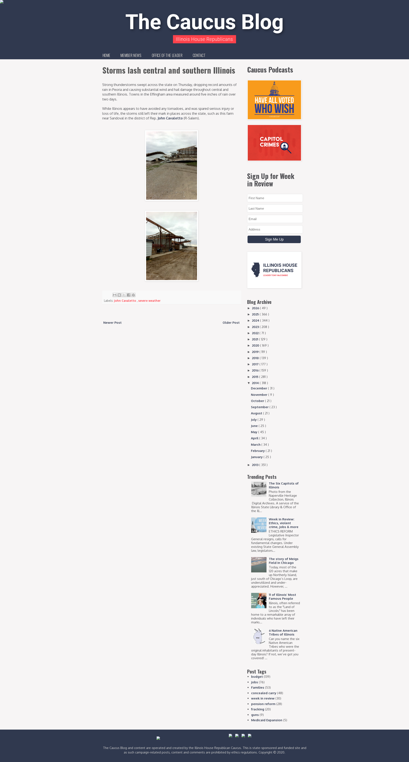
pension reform (263, 704)
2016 (255, 370)
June (255, 426)
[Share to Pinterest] (133, 295)
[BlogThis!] (119, 295)
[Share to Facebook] (129, 295)
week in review (263, 698)
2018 (256, 358)
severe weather (149, 300)
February (258, 451)
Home (106, 55)
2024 (256, 320)
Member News (130, 55)
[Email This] (114, 295)
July (254, 420)
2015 (255, 377)
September (260, 407)
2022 (255, 333)
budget (257, 677)
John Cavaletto (170, 118)
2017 (255, 364)
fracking (257, 709)
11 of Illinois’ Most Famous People (282, 597)
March (256, 445)
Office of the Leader (167, 55)
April (255, 438)
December (259, 388)
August (257, 413)
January (257, 457)
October (258, 401)
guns (255, 715)
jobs (254, 682)
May (254, 432)
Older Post (231, 323)
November (259, 395)
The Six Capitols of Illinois (284, 485)
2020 (256, 345)
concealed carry (263, 693)
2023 (256, 327)
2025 (256, 314)
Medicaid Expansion (266, 720)
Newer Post (112, 323)
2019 (255, 352)
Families (257, 687)
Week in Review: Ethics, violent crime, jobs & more (283, 523)
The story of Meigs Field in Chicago (283, 561)
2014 (256, 383)
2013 (255, 465)
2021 (255, 339)
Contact (199, 55)
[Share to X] (124, 295)
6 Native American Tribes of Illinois (283, 632)
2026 (256, 308)
